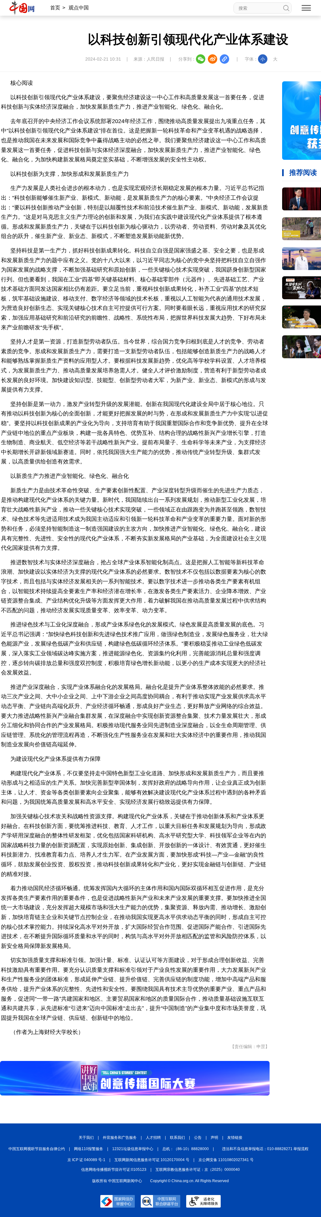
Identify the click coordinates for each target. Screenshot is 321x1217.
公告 (198, 1137)
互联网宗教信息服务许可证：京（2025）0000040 (197, 1169)
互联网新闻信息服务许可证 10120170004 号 (151, 1160)
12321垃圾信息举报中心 (132, 1149)
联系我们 (177, 1137)
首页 (55, 7)
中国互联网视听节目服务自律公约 (36, 1149)
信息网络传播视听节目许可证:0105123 (113, 1169)
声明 (214, 1137)
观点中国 (79, 7)
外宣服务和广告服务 (120, 1137)
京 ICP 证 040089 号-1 (86, 1160)
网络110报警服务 (88, 1149)
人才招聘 (153, 1137)
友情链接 (234, 1137)
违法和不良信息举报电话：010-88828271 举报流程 (265, 1149)
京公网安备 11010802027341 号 (226, 1160)
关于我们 (86, 1137)
